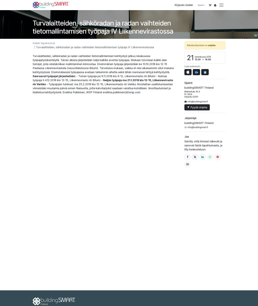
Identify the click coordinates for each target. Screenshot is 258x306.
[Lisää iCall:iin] (188, 72)
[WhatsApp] (210, 157)
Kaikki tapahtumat (44, 43)
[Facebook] (187, 157)
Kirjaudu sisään (184, 5)
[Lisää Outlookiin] (196, 72)
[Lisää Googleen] (205, 72)
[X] (195, 157)
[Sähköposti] (187, 164)
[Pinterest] (218, 157)
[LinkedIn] (202, 157)
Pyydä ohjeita (198, 107)
